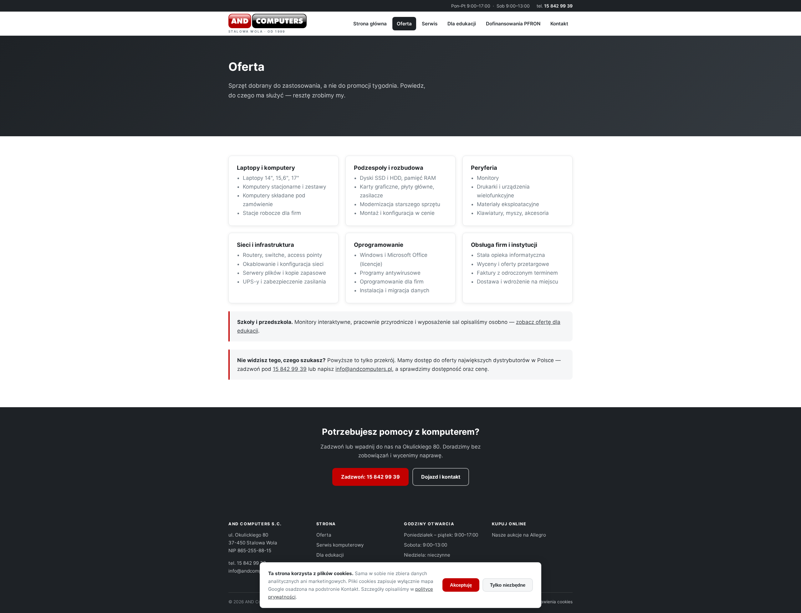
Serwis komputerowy (340, 545)
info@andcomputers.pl (363, 369)
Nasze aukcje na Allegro (519, 535)
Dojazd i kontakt (440, 477)
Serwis (429, 24)
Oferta (404, 24)
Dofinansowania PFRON (513, 24)
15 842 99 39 (558, 5)
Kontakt (559, 24)
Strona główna (370, 24)
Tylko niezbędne (507, 585)
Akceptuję (461, 585)
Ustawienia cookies (553, 601)
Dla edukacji (461, 24)
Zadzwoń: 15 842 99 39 (370, 477)
